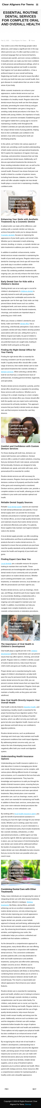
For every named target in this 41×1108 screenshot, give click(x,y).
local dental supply (15, 507)
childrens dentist (27, 291)
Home (33, 40)
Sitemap (28, 1104)
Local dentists (6, 563)
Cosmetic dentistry (8, 235)
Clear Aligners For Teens (18, 40)
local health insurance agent (25, 814)
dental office (24, 324)
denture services (7, 372)
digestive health (30, 707)
